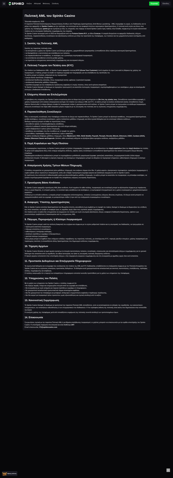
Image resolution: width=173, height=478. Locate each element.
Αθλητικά (37, 3)
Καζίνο (29, 3)
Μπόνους (46, 3)
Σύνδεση (55, 3)
